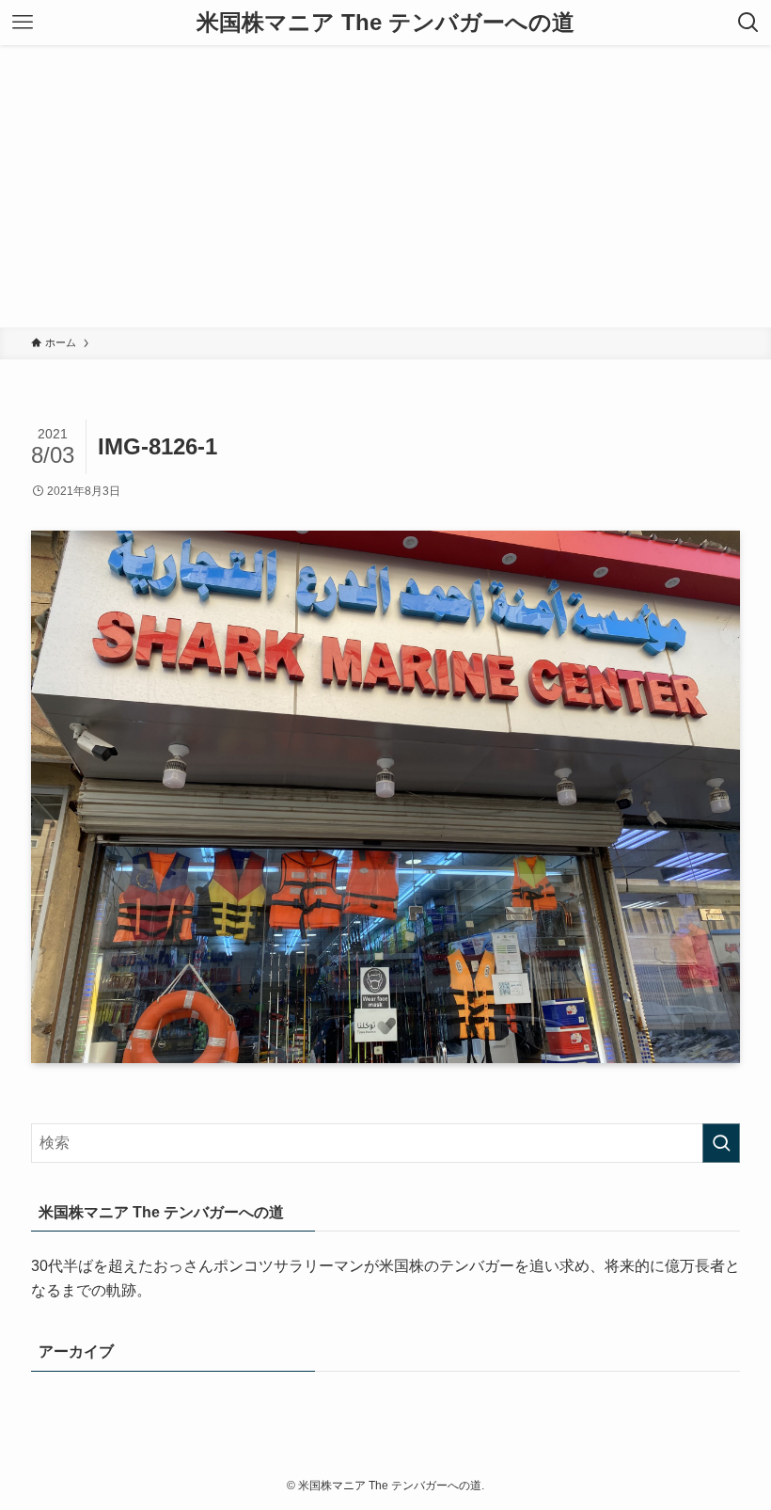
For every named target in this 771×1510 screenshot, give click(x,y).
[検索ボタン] (748, 22)
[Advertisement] (385, 186)
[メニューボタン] (22, 22)
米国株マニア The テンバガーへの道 (385, 22)
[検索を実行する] (721, 1143)
